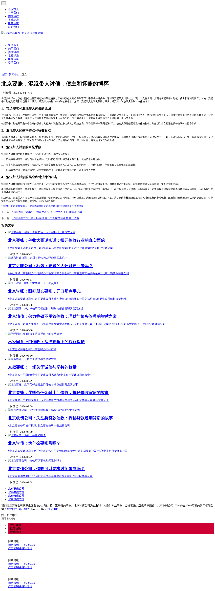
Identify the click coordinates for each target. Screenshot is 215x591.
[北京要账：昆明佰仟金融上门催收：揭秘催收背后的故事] (43, 384)
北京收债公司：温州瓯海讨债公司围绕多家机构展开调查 (45, 218)
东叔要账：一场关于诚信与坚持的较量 (42, 367)
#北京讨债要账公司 (78, 248)
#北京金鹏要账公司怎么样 (77, 298)
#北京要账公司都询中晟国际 (58, 400)
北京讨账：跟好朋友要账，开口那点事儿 (44, 291)
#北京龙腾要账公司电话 (88, 450)
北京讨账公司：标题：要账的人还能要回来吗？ (50, 266)
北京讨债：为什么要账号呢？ (34, 443)
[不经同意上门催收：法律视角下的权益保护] (35, 333)
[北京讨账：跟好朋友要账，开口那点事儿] (33, 283)
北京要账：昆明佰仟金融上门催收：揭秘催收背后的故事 (58, 392)
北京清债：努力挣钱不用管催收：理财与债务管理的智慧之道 (62, 316)
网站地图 (12, 509)
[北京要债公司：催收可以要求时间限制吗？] (35, 460)
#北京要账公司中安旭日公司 (92, 324)
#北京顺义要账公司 (101, 248)
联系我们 (13, 26)
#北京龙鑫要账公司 (19, 298)
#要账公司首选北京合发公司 (25, 248)
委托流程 (13, 16)
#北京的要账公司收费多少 (46, 298)
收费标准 (13, 19)
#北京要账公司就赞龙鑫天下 (92, 400)
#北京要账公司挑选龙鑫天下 (58, 324)
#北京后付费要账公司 (115, 450)
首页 (4, 74)
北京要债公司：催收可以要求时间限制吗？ (46, 468)
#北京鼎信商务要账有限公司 (53, 476)
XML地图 (24, 509)
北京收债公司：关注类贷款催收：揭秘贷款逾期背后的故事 (60, 418)
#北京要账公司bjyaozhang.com (56, 450)
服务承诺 (13, 23)
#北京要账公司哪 (18, 374)
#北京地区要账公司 (81, 476)
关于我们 (13, 12)
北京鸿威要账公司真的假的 (44, 206)
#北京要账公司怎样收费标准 (109, 298)
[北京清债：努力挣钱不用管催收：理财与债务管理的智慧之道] (45, 308)
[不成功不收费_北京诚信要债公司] (22, 33)
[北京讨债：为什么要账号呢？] (27, 435)
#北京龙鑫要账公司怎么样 (23, 450)
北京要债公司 (16, 492)
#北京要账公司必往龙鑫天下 (25, 400)
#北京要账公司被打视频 (22, 425)
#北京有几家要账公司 (54, 248)
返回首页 (13, 9)
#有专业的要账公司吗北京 (43, 374)
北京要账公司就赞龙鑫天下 (15, 206)
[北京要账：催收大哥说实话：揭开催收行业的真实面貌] (41, 232)
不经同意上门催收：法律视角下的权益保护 (46, 342)
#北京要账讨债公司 (153, 324)
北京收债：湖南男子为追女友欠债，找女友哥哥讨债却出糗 (47, 212)
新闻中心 (14, 74)
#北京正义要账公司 (19, 349)
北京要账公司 (16, 488)
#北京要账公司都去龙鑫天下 (25, 324)
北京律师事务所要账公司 (71, 206)
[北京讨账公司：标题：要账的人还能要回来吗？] (37, 257)
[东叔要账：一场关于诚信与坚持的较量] (32, 359)
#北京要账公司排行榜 (43, 349)
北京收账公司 (16, 495)
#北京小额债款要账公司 (115, 273)
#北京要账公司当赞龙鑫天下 (125, 324)
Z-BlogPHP (51, 509)
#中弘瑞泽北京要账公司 (22, 273)
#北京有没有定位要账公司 (85, 273)
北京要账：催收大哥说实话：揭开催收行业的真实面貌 (56, 240)
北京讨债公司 (16, 499)
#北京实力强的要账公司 (22, 476)
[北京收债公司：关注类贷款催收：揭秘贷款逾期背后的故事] (44, 410)
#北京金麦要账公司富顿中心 (76, 374)
